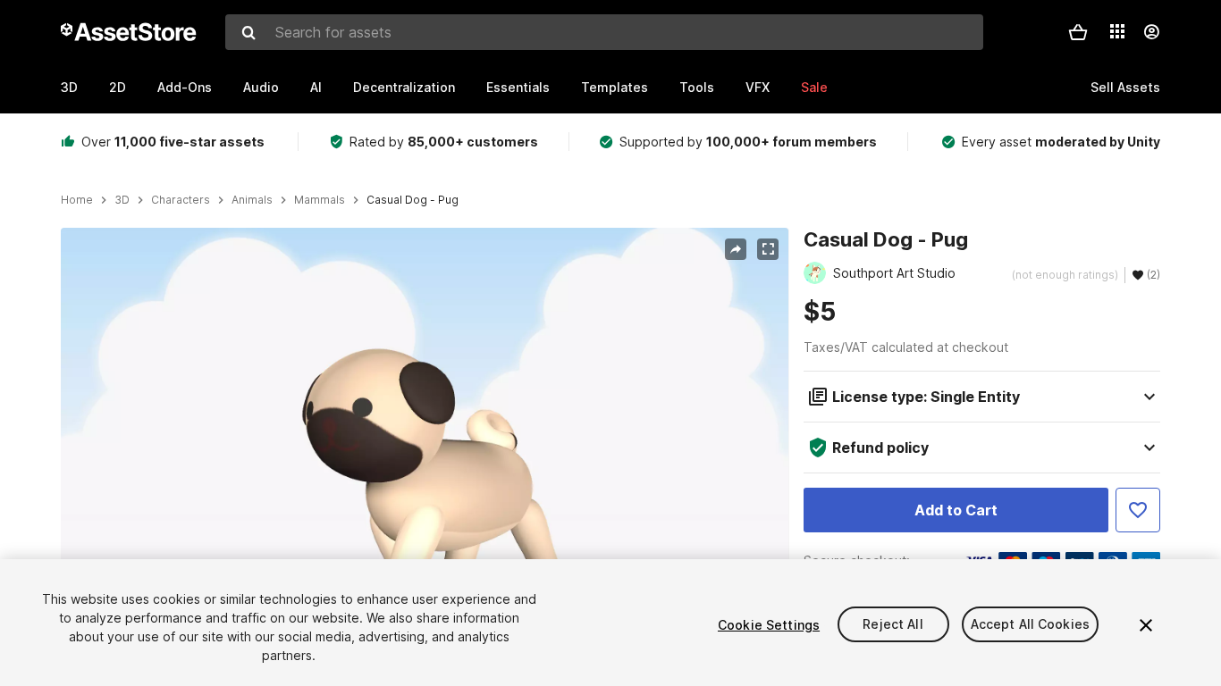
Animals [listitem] (252, 200)
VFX (757, 87)
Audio (261, 87)
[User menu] (1151, 32)
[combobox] (604, 32)
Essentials (518, 87)
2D (117, 87)
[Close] (1146, 625)
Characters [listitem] (180, 200)
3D (69, 87)
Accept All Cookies (1030, 624)
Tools (696, 87)
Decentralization (404, 87)
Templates (614, 87)
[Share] (735, 249)
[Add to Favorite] (1138, 510)
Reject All (892, 624)
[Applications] (1117, 31)
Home (77, 200)
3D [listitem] (122, 200)
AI (316, 87)
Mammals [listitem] (319, 200)
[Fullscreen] (768, 249)
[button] (1078, 32)
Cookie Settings (769, 624)
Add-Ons (184, 87)
